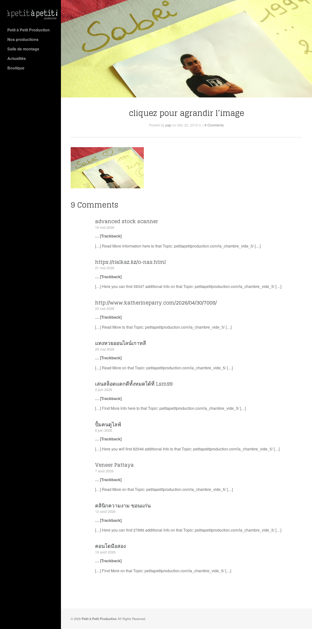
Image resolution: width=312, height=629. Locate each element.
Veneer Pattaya (114, 464)
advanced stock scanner (126, 221)
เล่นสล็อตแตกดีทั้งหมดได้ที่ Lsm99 (134, 383)
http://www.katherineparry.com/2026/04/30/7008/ (156, 302)
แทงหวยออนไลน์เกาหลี (120, 343)
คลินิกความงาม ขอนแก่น (123, 505)
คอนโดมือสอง (110, 546)
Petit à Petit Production (28, 30)
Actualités (16, 58)
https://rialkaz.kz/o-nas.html (130, 262)
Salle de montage (23, 49)
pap (168, 125)
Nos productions (23, 39)
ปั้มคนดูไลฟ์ (108, 424)
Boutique (15, 68)
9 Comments (214, 125)
